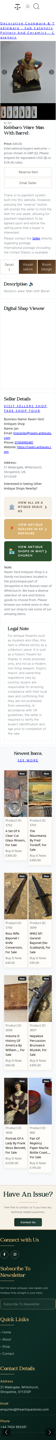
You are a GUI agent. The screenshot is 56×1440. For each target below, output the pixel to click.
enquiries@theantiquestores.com (24, 1409)
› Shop (5, 1346)
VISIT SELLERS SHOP (25, 406)
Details (9, 267)
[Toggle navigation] (27, 6)
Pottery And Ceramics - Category (27, 35)
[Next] (49, 1432)
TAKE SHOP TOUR (22, 411)
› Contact (7, 1354)
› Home (5, 1332)
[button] (4, 72)
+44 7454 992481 (13, 1427)
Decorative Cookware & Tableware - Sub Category (27, 25)
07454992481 (24, 442)
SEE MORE (28, 760)
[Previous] (6, 1432)
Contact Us (28, 1222)
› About (5, 1339)
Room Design (46, 267)
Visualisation (28, 267)
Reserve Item (28, 172)
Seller (36, 238)
